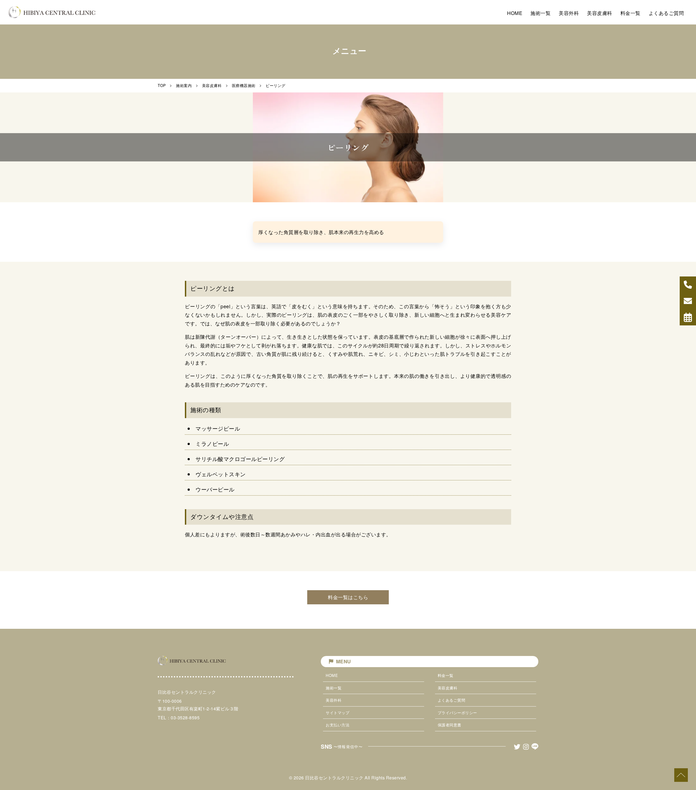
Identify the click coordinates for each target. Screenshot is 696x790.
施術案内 (184, 85)
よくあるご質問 (451, 700)
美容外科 (333, 700)
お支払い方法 (337, 724)
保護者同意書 (449, 724)
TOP (162, 85)
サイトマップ (337, 712)
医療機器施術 (244, 85)
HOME (332, 675)
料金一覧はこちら (348, 597)
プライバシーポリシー (457, 712)
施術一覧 (333, 688)
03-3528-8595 (185, 717)
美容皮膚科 (212, 85)
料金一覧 (445, 675)
